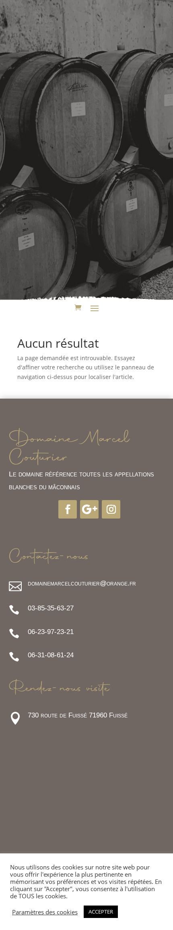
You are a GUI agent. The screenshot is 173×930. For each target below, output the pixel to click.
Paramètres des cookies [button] (45, 912)
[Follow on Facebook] (67, 509)
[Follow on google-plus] (89, 509)
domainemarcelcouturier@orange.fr (82, 583)
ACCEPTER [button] (101, 911)
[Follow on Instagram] (111, 509)
